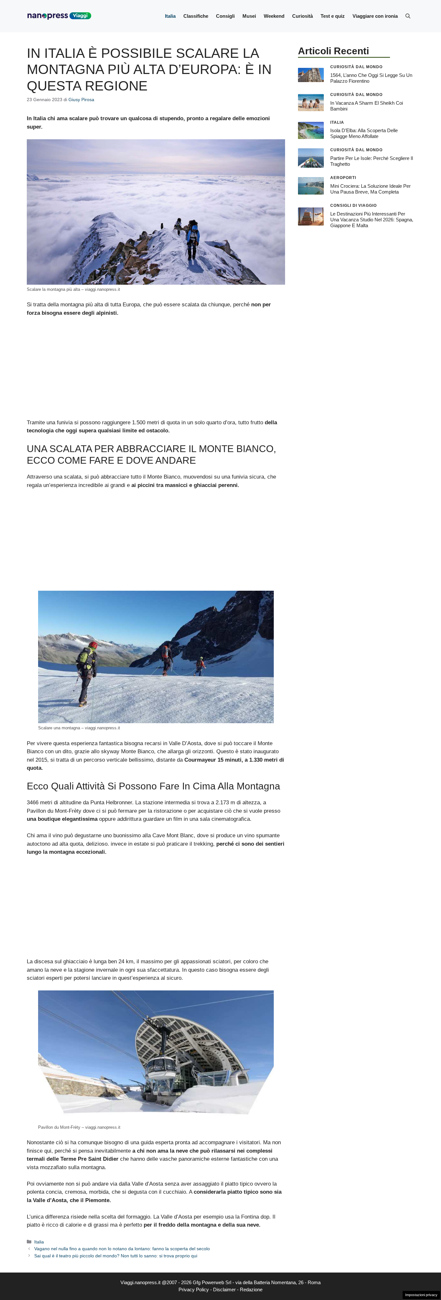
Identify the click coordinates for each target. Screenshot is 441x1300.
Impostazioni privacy (421, 1295)
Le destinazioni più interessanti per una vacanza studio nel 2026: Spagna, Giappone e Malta (371, 219)
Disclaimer (224, 1289)
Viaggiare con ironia (375, 16)
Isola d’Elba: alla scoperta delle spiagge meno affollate (364, 133)
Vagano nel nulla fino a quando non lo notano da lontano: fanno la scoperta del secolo (122, 1248)
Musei (249, 16)
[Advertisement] (156, 370)
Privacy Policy (194, 1289)
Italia (170, 16)
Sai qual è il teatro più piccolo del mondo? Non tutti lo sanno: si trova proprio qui (115, 1255)
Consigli (225, 16)
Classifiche (195, 16)
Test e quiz (333, 16)
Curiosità (302, 16)
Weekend (274, 16)
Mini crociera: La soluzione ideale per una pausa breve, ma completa (370, 189)
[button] (408, 16)
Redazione (251, 1289)
